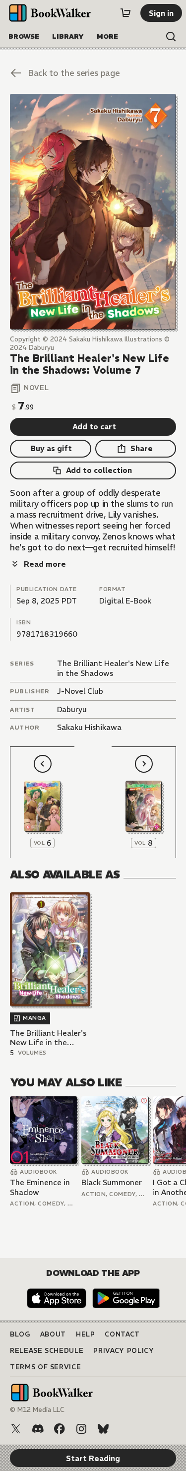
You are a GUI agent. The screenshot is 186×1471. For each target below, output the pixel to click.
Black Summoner (111, 1182)
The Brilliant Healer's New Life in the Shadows (48, 1038)
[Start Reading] (93, 212)
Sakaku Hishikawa (89, 727)
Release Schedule (46, 1350)
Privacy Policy (123, 1350)
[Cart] (125, 13)
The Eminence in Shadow (40, 1187)
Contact (122, 1334)
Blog (20, 1334)
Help (85, 1334)
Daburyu (72, 709)
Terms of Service (45, 1367)
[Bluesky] (103, 1429)
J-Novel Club (80, 691)
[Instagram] (81, 1429)
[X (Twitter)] (16, 1429)
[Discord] (38, 1429)
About (53, 1334)
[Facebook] (59, 1429)
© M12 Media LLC (37, 1409)
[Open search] (171, 37)
